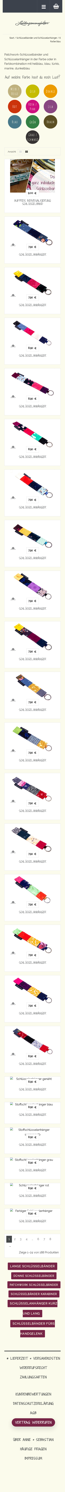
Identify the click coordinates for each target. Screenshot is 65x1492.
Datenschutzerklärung (33, 1403)
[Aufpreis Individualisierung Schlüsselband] (32, 176)
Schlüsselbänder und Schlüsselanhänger (36, 38)
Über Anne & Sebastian (33, 1439)
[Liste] (20, 151)
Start (11, 38)
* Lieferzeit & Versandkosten (33, 1358)
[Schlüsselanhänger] (32, 231)
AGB (33, 1412)
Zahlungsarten (33, 1377)
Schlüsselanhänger (32, 254)
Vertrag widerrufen (33, 1422)
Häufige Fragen (33, 1449)
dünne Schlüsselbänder (34, 1275)
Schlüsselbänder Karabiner (34, 1293)
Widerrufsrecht (33, 1367)
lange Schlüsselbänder (32, 1266)
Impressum (33, 1458)
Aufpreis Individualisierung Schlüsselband (32, 202)
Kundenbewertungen (33, 1394)
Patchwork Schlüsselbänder (34, 1284)
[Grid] (26, 151)
